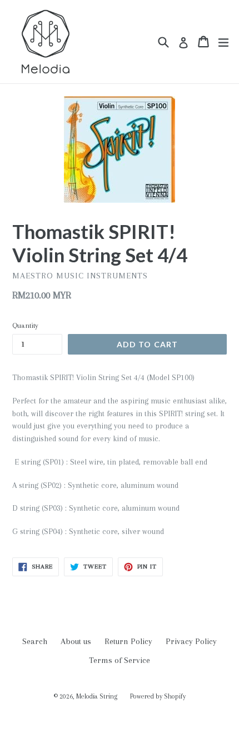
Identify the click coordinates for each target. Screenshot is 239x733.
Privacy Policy (191, 641)
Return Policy (128, 641)
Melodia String (97, 696)
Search (34, 641)
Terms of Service (119, 660)
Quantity (25, 325)
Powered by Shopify (158, 696)
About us (76, 641)
